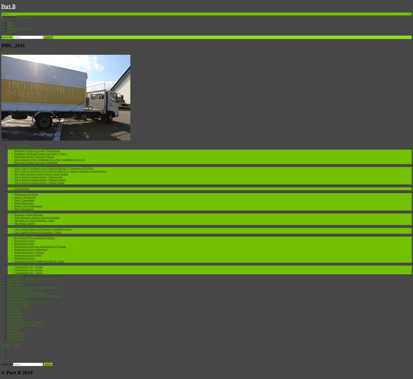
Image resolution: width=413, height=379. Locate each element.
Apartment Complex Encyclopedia (25, 322)
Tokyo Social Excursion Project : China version (38, 177)
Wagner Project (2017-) (20, 185)
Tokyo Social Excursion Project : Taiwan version (39, 183)
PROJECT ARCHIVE (19, 28)
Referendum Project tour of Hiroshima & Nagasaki (40, 246)
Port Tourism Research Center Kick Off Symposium (34, 296)
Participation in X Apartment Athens (26, 293)
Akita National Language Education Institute (37, 217)
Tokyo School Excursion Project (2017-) (28, 165)
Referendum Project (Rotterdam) (30, 249)
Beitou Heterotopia (24, 203)
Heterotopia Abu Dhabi (26, 194)
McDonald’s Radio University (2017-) (27, 148)
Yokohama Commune (19, 290)
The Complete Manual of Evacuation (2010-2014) (33, 226)
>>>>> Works (15, 275)
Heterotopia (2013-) (18, 191)
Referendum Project (22, 53)
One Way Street (16, 339)
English (16, 345)
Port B (8, 6)
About (11, 25)
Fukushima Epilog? (18, 298)
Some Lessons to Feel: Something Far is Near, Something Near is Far (49, 159)
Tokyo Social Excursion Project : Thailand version (39, 180)
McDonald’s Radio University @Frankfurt (35, 162)
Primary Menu (9, 17)
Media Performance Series (21, 212)
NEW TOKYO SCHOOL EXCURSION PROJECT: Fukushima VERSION (53, 168)
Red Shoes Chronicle (18, 307)
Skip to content (25, 17)
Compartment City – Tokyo (28, 272)
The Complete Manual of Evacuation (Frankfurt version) (43, 229)
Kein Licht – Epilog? (18, 304)
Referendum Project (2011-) (22, 235)
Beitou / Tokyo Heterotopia (28, 206)
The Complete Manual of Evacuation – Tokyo (37, 232)
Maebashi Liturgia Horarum (28, 214)
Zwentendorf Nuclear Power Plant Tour (28, 301)
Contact (12, 31)
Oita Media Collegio (24, 223)
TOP (10, 22)
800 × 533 (6, 53)
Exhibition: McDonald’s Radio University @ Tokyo (40, 154)
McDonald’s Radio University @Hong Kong (37, 151)
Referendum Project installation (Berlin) (34, 238)
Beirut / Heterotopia (24, 200)
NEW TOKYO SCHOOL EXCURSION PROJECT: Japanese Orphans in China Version (60, 171)
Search (4, 14)
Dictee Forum (15, 316)
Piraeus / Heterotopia (24, 197)
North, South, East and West (22, 325)
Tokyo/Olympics (16, 333)
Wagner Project (22, 188)
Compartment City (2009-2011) (24, 264)
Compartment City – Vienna (28, 267)
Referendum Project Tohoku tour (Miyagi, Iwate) (39, 261)
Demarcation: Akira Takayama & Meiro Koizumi (33, 287)
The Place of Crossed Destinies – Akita (34, 220)
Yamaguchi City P (17, 319)
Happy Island (14, 284)
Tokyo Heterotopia (23, 209)
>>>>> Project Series (19, 145)
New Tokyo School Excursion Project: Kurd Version (41, 174)
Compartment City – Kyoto (28, 270)
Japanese (5, 345)
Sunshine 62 (14, 327)
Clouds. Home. (15, 313)
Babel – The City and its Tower (24, 281)
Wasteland (13, 330)
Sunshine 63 (14, 310)
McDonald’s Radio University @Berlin (34, 156)
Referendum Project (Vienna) (29, 252)
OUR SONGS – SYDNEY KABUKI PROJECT (33, 278)
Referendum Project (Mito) (28, 255)
